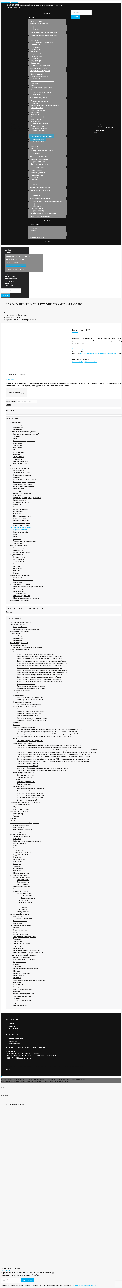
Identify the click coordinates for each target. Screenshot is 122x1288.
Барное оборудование (17, 624)
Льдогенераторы (19, 946)
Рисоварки (17, 864)
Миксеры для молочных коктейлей (26, 629)
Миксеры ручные (19, 975)
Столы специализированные (23, 773)
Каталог (12, 1026)
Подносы (24, 905)
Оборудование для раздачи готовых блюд (25, 802)
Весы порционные (23, 882)
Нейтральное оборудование (20, 650)
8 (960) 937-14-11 (12, 1058)
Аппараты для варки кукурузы (20, 622)
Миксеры (16, 928)
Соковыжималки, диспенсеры (24, 994)
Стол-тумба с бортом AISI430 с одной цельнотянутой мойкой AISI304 (41, 770)
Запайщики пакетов (20, 921)
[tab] (12, 374)
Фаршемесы (17, 1003)
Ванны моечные (19, 652)
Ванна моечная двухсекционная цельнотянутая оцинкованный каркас (42, 663)
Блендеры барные (20, 627)
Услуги (11, 1024)
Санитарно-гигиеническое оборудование (24, 823)
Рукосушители (18, 827)
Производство (14, 1043)
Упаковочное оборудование (20, 914)
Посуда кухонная (23, 912)
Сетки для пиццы (16, 832)
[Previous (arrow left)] (1, 1099)
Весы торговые (22, 884)
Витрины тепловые (20, 889)
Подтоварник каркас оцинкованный (30, 700)
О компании (13, 1028)
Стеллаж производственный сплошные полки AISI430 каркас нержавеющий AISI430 (47, 734)
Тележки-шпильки (23, 784)
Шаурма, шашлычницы (21, 873)
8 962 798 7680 (21, 1056)
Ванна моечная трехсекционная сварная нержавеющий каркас (39, 675)
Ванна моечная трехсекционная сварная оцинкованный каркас (39, 677)
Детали (22, 374)
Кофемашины (18, 638)
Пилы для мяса (18, 985)
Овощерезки (17, 982)
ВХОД (114, 127)
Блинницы (17, 839)
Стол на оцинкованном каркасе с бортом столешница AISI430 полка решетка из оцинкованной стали (53, 759)
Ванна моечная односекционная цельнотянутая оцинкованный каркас (42, 672)
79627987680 (5, 1270)
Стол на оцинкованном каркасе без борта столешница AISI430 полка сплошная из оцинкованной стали (54, 757)
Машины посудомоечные (19, 643)
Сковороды (25, 907)
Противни (16, 722)
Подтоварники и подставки (23, 702)
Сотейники (24, 909)
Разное (12, 820)
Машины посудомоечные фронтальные (27, 647)
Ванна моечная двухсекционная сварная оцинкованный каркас (39, 659)
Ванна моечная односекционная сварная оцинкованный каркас (39, 668)
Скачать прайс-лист (16, 1039)
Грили (15, 846)
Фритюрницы (18, 868)
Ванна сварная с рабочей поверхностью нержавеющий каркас (39, 679)
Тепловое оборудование (18, 834)
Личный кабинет (15, 1031)
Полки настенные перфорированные (30, 711)
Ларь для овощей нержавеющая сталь (31, 789)
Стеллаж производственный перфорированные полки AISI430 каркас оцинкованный (47, 732)
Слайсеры (16, 991)
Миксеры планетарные (21, 973)
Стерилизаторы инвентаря (22, 830)
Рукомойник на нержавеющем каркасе (31, 686)
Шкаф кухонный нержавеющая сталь (30, 795)
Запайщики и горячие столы (23, 918)
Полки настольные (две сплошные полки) (32, 718)
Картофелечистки (19, 962)
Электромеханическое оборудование (23, 955)
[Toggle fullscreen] (5, 1095)
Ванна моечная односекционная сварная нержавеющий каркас (39, 666)
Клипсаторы (17, 923)
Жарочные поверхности (21, 852)
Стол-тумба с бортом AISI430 (27, 766)
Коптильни (17, 857)
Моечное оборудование (18, 645)
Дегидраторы (18, 850)
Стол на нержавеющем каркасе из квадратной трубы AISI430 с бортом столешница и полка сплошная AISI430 (56, 752)
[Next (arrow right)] (3, 1099)
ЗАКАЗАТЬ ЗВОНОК (13, 7)
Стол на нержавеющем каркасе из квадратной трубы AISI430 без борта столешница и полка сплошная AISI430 (57, 750)
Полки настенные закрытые (27, 709)
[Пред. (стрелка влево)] (1, 1090)
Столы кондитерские (24, 777)
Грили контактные (19, 848)
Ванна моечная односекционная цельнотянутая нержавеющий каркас (42, 670)
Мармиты (16, 807)
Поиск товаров (11, 401)
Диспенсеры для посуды (22, 805)
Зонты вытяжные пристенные (28, 693)
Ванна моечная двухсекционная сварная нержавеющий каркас (39, 656)
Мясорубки (17, 978)
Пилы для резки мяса (21, 987)
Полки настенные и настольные (24, 707)
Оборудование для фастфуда (20, 811)
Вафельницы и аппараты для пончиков (27, 841)
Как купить (13, 1041)
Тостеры (16, 816)
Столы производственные (22, 743)
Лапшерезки (17, 966)
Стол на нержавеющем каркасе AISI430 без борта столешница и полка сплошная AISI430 (49, 745)
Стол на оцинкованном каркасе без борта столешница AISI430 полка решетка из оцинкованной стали (53, 754)
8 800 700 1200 (12, 5)
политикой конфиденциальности (84, 1285)
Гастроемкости (26, 896)
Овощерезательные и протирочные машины (29, 980)
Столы (15, 738)
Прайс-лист (10, 380)
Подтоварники (18, 695)
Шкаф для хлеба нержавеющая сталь (30, 793)
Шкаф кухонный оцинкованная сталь (30, 798)
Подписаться (10, 612)
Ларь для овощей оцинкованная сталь (31, 791)
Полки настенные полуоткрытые (29, 713)
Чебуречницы (18, 871)
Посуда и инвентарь (20, 891)
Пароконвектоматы (87, 353)
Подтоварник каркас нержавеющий (30, 697)
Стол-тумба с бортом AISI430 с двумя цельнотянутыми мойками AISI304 (43, 768)
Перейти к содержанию (9, 2)
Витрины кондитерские (21, 887)
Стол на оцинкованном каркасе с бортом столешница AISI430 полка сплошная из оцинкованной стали (53, 761)
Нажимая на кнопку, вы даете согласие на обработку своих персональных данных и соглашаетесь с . (48, 1285)
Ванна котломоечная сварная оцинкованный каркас (35, 654)
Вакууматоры (18, 916)
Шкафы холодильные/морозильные (26, 950)
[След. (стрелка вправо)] (3, 1090)
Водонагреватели (19, 843)
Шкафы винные (19, 948)
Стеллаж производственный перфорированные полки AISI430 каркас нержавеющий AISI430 (50, 729)
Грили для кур (18, 814)
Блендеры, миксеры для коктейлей (26, 959)
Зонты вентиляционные (21, 691)
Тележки (16, 779)
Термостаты (17, 866)
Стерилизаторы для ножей (22, 996)
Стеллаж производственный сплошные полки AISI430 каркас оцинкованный (44, 736)
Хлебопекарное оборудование (106, 353)
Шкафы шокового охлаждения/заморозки (28, 953)
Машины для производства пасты (25, 969)
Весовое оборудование (21, 877)
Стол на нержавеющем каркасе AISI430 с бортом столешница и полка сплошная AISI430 (49, 748)
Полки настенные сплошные (27, 716)
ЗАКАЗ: (108, 127)
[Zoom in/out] (7, 1095)
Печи (15, 932)
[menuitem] (47, 13)
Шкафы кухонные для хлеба (27, 800)
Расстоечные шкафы (20, 934)
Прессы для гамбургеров (22, 989)
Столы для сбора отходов (26, 775)
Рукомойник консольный (26, 684)
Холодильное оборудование (20, 944)
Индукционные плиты (21, 855)
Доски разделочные (28, 898)
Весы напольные (23, 880)
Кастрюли (24, 900)
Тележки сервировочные (26, 782)
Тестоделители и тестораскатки (24, 937)
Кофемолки (17, 640)
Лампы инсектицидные (21, 825)
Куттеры (16, 964)
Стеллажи (16, 725)
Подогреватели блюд (21, 809)
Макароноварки (19, 859)
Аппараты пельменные (21, 957)
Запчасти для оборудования (19, 631)
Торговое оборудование (18, 875)
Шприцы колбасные (20, 1005)
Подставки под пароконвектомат (29, 704)
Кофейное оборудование (19, 636)
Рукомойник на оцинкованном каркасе (31, 688)
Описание (12, 374)
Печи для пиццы (19, 861)
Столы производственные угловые (30, 741)
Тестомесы (17, 939)
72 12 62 (30, 1056)
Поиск (8, 404)
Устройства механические (22, 1001)
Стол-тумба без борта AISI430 (27, 764)
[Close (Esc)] (1, 1095)
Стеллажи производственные (24, 727)
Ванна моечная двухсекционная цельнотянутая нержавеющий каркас (42, 661)
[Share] (3, 1095)
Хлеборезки (17, 941)
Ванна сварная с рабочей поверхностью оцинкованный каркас (39, 681)
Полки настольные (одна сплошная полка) (32, 720)
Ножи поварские (27, 903)
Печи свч (13, 818)
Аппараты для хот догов (22, 836)
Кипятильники (15, 634)
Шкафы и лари (18, 786)
